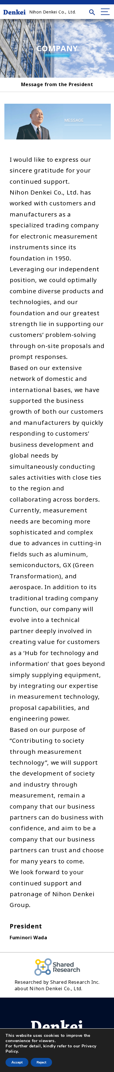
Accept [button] (17, 1062)
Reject (41, 1062)
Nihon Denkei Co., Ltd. (52, 12)
